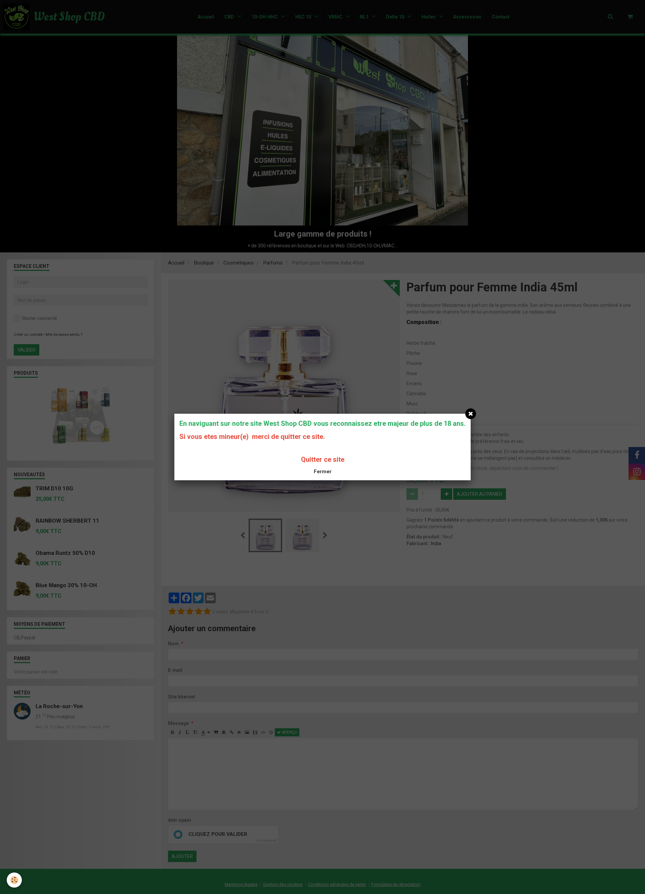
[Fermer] (470, 413)
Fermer (323, 472)
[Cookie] (14, 880)
